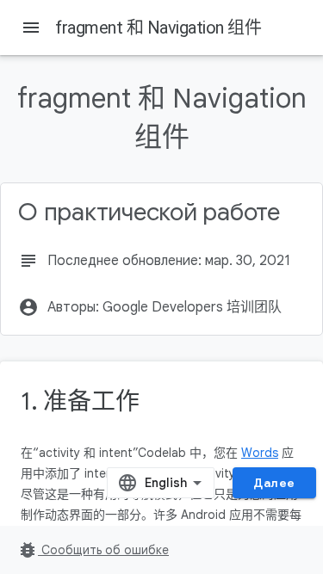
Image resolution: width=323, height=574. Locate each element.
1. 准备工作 (80, 401)
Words (259, 452)
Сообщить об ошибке (93, 550)
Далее (274, 483)
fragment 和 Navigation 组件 (158, 27)
